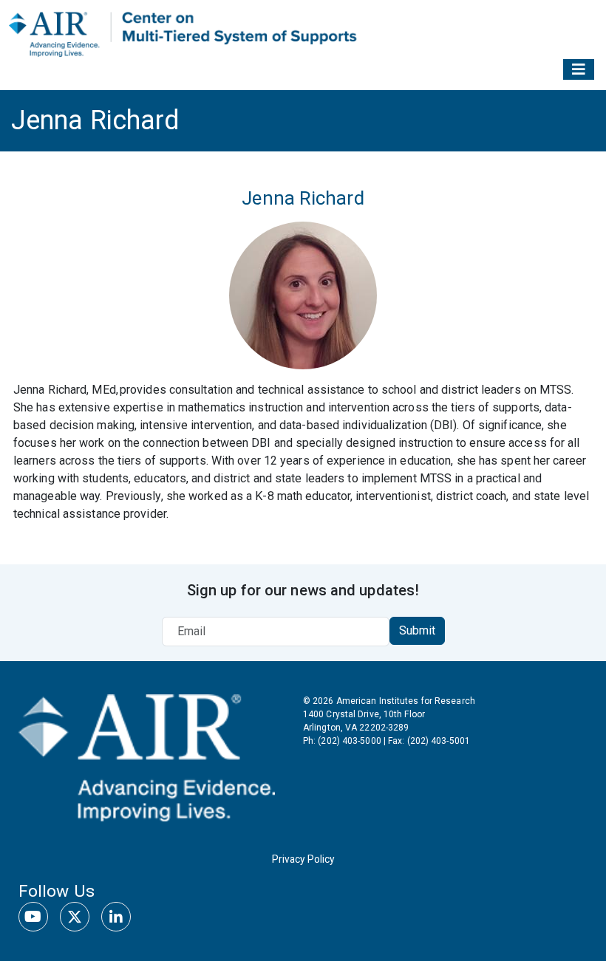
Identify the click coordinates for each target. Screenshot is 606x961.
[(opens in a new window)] (146, 755)
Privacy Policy (303, 859)
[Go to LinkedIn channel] (116, 916)
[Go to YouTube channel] (33, 916)
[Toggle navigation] (578, 69)
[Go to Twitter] (74, 916)
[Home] (185, 33)
